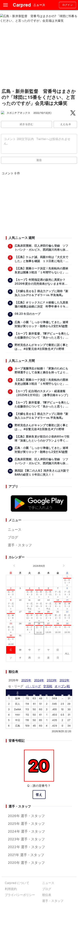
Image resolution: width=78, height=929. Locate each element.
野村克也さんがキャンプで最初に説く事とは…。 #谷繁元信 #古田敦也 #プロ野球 (41, 346)
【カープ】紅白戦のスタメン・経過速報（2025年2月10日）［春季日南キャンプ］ (42, 393)
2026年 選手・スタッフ (26, 816)
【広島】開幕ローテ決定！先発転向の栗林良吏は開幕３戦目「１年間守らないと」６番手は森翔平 (41, 270)
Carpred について (17, 883)
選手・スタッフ (20, 545)
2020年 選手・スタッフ (26, 863)
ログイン (67, 4)
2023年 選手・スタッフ (26, 839)
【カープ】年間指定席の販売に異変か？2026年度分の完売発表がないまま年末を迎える (41, 282)
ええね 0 (65, 124)
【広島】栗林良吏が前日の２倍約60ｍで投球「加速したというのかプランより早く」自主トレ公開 (42, 438)
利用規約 (11, 889)
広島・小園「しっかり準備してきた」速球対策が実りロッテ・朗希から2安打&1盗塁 (41, 324)
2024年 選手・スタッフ (26, 831)
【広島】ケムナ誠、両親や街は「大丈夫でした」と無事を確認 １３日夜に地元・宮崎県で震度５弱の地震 (41, 259)
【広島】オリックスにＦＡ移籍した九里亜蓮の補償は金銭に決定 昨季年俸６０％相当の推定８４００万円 (41, 304)
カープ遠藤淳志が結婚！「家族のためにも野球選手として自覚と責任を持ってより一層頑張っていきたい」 (41, 370)
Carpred (22, 5)
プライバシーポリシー (20, 895)
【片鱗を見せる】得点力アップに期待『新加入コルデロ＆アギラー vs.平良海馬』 (41, 293)
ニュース (15, 530)
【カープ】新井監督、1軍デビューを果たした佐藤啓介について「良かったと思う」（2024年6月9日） (42, 335)
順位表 (46, 895)
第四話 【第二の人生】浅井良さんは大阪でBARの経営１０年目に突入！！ (42, 472)
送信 (39, 160)
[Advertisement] (39, 207)
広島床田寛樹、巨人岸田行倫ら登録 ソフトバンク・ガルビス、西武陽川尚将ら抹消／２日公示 (41, 248)
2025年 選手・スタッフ (26, 824)
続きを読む (26, 124)
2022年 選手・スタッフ (26, 847)
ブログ (13, 537)
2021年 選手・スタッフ (26, 855)
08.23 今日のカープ (28, 313)
